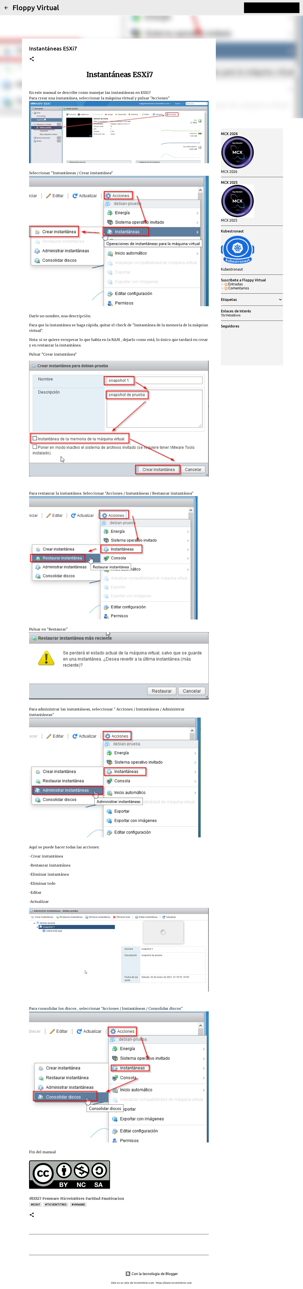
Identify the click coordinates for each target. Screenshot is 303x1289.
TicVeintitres (230, 315)
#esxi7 (35, 1204)
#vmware (78, 1204)
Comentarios (238, 288)
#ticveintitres (56, 1204)
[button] (31, 59)
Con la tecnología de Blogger (154, 1274)
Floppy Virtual (35, 8)
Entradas (235, 284)
